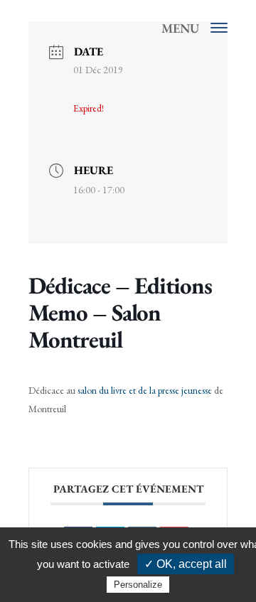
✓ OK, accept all (185, 564)
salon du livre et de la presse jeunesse (145, 390)
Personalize (138, 584)
